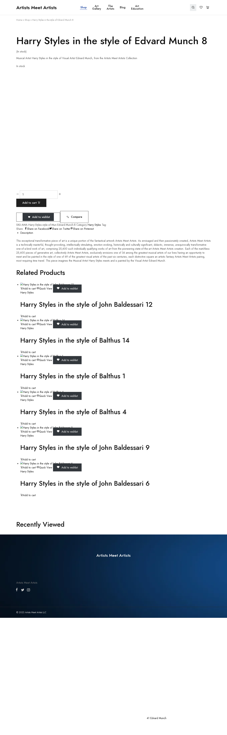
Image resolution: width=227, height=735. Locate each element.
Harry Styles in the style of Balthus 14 (74, 340)
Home (19, 20)
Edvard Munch (158, 718)
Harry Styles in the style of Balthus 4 (73, 412)
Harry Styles (94, 225)
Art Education (137, 7)
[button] (74, 217)
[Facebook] (17, 590)
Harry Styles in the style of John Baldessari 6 (85, 483)
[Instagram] (27, 590)
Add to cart (30, 203)
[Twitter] (22, 590)
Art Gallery (96, 7)
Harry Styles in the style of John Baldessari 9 (85, 447)
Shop (83, 7)
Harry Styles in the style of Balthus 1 (72, 376)
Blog (122, 7)
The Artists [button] (110, 7)
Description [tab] (26, 233)
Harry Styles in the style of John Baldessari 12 (86, 304)
